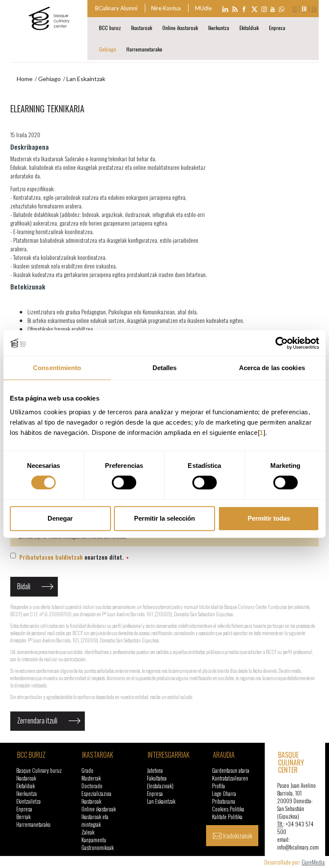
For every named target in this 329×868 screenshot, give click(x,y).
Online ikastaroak (180, 27)
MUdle (203, 8)
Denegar (60, 518)
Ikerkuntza (218, 27)
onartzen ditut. (72, 557)
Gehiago (107, 49)
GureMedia (313, 861)
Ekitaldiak (249, 27)
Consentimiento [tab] (57, 367)
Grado (87, 770)
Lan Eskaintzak (161, 801)
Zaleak (87, 832)
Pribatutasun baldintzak (51, 556)
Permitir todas (269, 518)
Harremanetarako (144, 49)
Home (25, 78)
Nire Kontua (166, 8)
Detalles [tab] (165, 367)
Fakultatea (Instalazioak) (160, 782)
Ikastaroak (141, 27)
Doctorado (91, 786)
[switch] (124, 482)
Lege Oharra (224, 794)
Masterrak (91, 778)
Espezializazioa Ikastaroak (96, 797)
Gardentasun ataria (230, 770)
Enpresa (277, 27)
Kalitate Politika (227, 817)
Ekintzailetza (28, 801)
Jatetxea (155, 770)
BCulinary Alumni (116, 8)
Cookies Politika (228, 809)
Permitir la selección (164, 518)
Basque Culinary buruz (39, 770)
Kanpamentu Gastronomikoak (97, 844)
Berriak (23, 817)
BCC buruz (110, 27)
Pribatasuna (223, 801)
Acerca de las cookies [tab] (272, 367)
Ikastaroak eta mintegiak (94, 821)
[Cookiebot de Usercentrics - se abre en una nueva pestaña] (281, 343)
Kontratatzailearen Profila (230, 782)
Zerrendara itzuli (37, 720)
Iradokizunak (237, 835)
